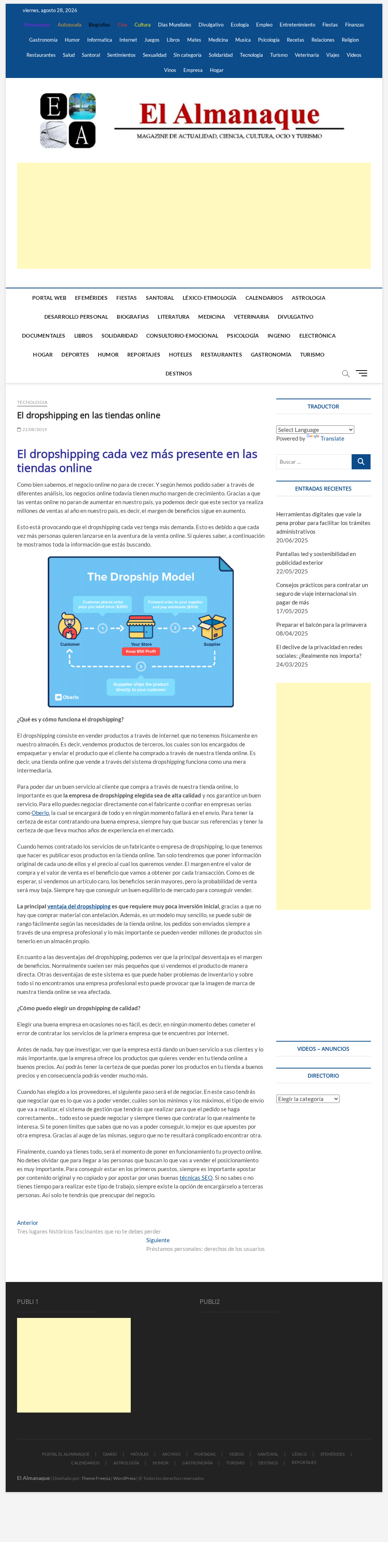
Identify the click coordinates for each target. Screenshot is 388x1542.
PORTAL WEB (49, 297)
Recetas (295, 40)
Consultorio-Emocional (182, 335)
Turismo (279, 55)
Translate (332, 438)
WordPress (124, 1478)
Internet (128, 40)
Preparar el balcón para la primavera (321, 624)
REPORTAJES (304, 1462)
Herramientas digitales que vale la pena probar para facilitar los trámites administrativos (323, 523)
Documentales (43, 335)
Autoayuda (69, 25)
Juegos (152, 40)
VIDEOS (236, 1454)
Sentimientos (121, 55)
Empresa (193, 70)
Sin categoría (188, 55)
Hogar (217, 70)
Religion (350, 40)
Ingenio (279, 335)
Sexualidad (154, 55)
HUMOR (161, 1462)
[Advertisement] (194, 216)
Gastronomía (271, 354)
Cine (122, 25)
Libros (173, 40)
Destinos (179, 373)
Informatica (99, 40)
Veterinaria (307, 55)
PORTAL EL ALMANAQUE (65, 1454)
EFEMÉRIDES (333, 1454)
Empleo (264, 25)
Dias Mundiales (174, 25)
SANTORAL (268, 1454)
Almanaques (36, 25)
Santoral (91, 55)
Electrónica (317, 335)
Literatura (173, 316)
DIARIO (110, 1454)
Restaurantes (41, 55)
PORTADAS (205, 1454)
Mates (194, 40)
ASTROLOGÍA (126, 1462)
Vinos (170, 70)
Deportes (75, 354)
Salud (69, 55)
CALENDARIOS (85, 1462)
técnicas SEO (196, 1177)
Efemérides (91, 297)
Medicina (218, 40)
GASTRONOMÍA (197, 1462)
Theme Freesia (95, 1478)
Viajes (333, 55)
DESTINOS (268, 1462)
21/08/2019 (34, 429)
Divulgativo (211, 25)
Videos (354, 55)
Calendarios (264, 297)
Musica (243, 40)
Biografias (99, 25)
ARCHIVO (171, 1454)
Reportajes (143, 354)
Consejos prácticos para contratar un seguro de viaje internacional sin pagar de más (322, 593)
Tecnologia (251, 55)
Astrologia (308, 297)
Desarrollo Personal (76, 316)
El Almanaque (33, 1478)
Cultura (143, 25)
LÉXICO (299, 1454)
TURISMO (235, 1462)
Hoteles (180, 354)
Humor (72, 40)
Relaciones (323, 40)
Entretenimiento (297, 25)
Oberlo (40, 812)
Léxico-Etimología (209, 297)
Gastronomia (43, 40)
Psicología (269, 40)
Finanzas (354, 25)
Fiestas (330, 25)
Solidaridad (221, 55)
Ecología (240, 25)
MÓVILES (140, 1454)
